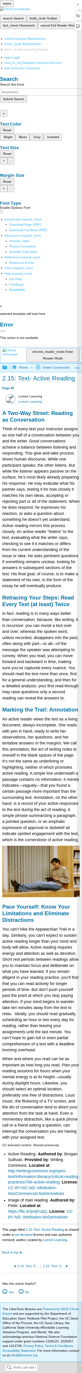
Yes (11, 1292)
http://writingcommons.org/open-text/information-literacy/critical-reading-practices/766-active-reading (43, 1176)
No (27, 1292)
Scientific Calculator (23, 252)
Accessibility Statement (19, 1350)
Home (23, 367)
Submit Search (13, 99)
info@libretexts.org (24, 1355)
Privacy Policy (33, 1346)
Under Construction (57, 367)
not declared (23, 1235)
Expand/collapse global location (77, 366)
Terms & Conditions (59, 1346)
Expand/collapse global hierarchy (7, 367)
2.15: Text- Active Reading (45, 1229)
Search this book (12, 84)
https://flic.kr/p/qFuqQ (27, 1211)
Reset (7, 130)
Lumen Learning (30, 401)
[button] (16, 284)
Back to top (10, 1252)
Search (9, 1367)
